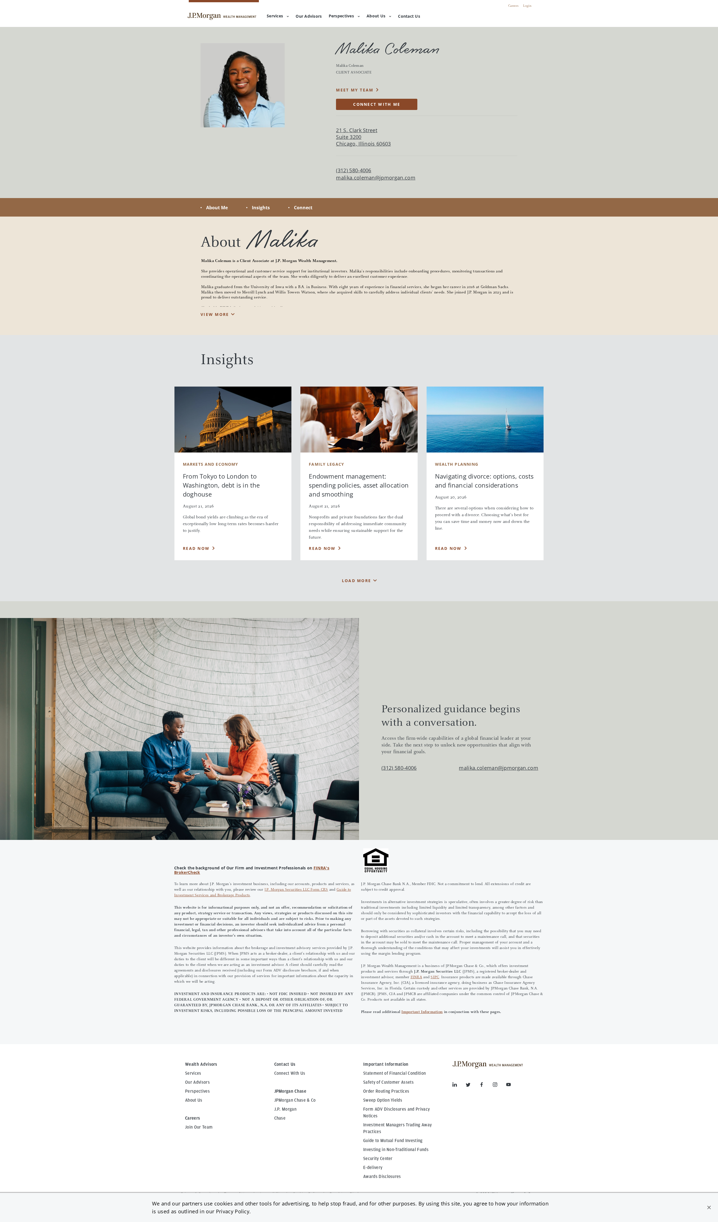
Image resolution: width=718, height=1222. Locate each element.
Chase (280, 1118)
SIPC (435, 977)
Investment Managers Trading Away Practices (397, 1128)
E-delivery (372, 1167)
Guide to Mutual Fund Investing (393, 1140)
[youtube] (508, 1085)
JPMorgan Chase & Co (295, 1100)
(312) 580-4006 (398, 767)
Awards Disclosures (382, 1176)
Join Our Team (199, 1127)
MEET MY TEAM (354, 90)
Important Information (422, 1012)
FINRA (416, 977)
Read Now (196, 548)
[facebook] (486, 1085)
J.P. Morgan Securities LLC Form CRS (296, 890)
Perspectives (341, 16)
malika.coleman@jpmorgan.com (375, 177)
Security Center (378, 1158)
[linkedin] (459, 1085)
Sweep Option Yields (382, 1100)
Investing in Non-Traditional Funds (396, 1149)
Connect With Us (289, 1073)
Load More (356, 580)
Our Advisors (197, 1082)
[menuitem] (309, 16)
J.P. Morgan (285, 1109)
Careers (513, 6)
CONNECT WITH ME (376, 104)
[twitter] (472, 1085)
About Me (217, 208)
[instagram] (499, 1085)
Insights (261, 208)
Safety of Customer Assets (388, 1082)
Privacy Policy (232, 1211)
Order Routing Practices (386, 1091)
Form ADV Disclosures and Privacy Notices (396, 1112)
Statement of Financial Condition (394, 1073)
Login (527, 6)
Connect (303, 208)
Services (275, 16)
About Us (376, 16)
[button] (709, 1207)
